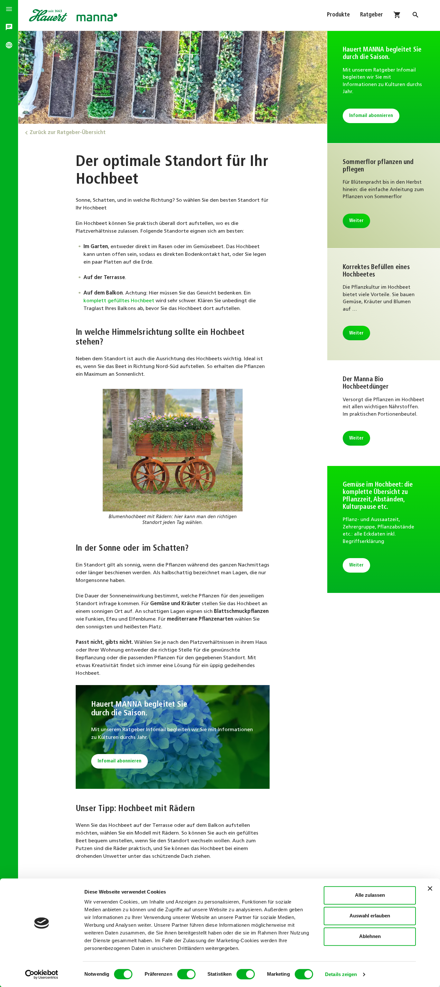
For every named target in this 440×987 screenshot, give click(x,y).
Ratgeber (371, 15)
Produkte (338, 15)
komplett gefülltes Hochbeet (118, 301)
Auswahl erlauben (369, 915)
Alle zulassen (370, 895)
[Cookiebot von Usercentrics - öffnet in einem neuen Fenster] (42, 974)
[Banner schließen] (430, 888)
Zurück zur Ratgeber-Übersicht (68, 132)
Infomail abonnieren (119, 761)
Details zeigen (341, 974)
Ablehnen (370, 936)
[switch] (186, 974)
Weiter (356, 220)
